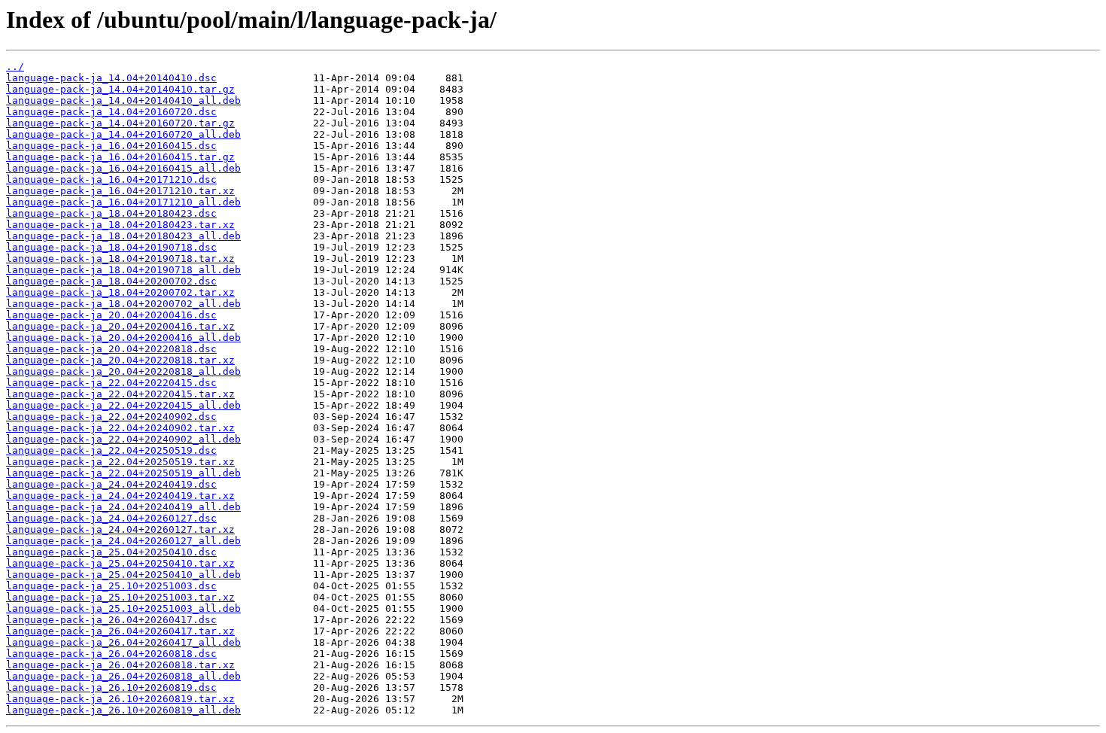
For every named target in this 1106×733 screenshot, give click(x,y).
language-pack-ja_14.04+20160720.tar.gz (120, 123)
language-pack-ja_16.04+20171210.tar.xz (120, 190)
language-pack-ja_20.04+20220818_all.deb (123, 371)
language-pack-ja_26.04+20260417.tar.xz (120, 631)
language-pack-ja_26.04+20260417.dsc (111, 619)
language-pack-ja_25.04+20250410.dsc (111, 552)
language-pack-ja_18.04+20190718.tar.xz (120, 258)
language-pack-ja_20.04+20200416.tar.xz (120, 326)
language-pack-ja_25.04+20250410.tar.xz (120, 563)
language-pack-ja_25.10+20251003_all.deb (123, 608)
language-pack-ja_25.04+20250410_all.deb (123, 574)
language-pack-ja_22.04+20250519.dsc (111, 450)
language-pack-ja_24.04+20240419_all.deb (123, 506)
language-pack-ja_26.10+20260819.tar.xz (120, 698)
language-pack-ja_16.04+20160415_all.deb (123, 168)
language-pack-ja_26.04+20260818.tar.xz (120, 665)
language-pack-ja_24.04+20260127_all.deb (123, 540)
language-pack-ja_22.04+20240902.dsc (111, 416)
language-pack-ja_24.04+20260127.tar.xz (120, 529)
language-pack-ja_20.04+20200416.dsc (111, 315)
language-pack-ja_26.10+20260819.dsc (111, 687)
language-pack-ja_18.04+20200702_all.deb (123, 303)
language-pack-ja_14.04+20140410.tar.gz (120, 89)
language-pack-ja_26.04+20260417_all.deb (123, 642)
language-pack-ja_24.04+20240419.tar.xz (120, 495)
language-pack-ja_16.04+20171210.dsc (111, 179)
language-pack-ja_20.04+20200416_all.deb (123, 337)
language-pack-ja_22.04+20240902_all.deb (123, 439)
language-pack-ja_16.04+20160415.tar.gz (120, 157)
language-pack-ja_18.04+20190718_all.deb (123, 269)
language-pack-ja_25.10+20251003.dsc (111, 586)
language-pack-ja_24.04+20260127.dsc (111, 518)
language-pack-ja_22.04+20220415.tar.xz (120, 394)
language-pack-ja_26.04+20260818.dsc (111, 653)
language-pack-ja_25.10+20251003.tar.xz (120, 597)
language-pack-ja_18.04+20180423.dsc (111, 213)
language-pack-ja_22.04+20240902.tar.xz (120, 427)
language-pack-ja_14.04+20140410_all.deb (123, 100)
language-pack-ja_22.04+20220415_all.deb (123, 405)
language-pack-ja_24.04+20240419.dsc (111, 484)
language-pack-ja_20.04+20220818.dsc (111, 348)
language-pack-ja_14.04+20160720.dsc (111, 111)
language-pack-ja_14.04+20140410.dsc (111, 78)
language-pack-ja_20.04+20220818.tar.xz (120, 360)
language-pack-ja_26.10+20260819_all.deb (123, 710)
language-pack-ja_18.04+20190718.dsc (111, 247)
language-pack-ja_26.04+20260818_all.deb (123, 676)
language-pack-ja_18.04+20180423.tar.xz (120, 224)
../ (15, 66)
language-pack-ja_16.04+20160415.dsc (111, 145)
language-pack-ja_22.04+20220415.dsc (111, 382)
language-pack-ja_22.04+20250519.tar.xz (120, 461)
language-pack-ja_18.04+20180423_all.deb (123, 236)
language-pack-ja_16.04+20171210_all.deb (123, 202)
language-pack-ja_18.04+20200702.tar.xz (120, 292)
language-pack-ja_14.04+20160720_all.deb (123, 134)
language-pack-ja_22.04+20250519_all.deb (123, 473)
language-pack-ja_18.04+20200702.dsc (111, 281)
